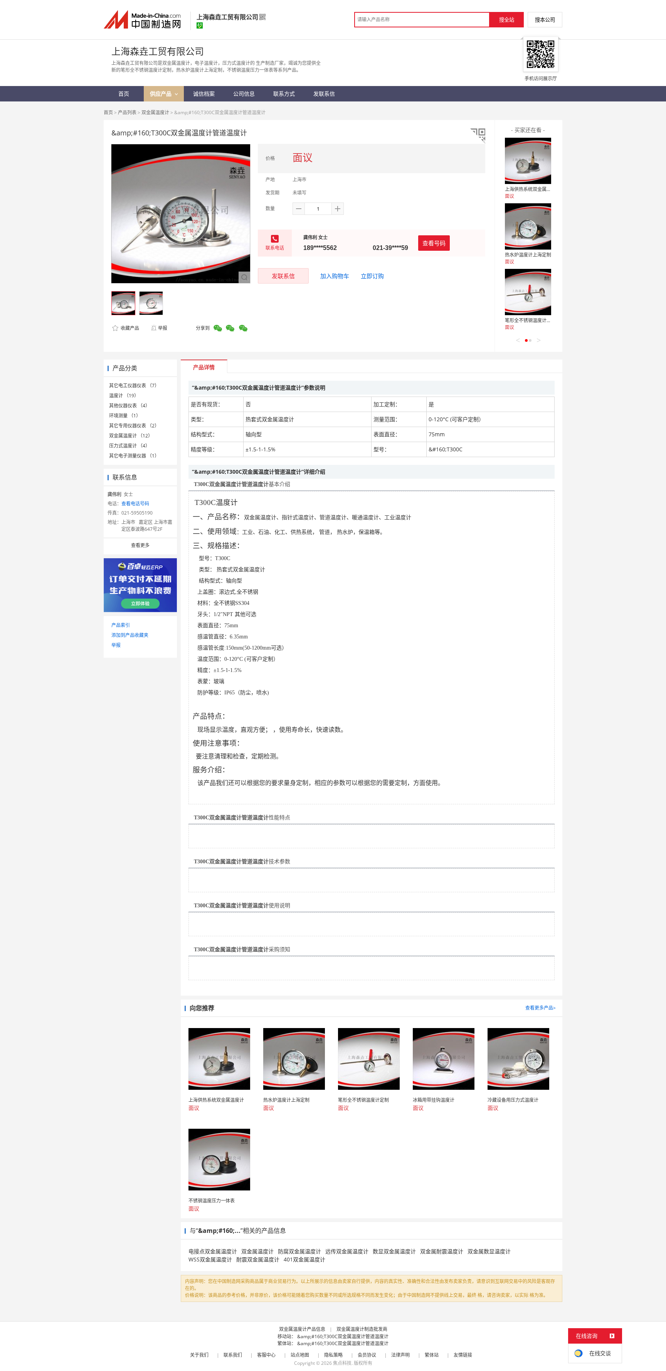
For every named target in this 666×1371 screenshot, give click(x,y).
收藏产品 (129, 328)
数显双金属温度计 (394, 1251)
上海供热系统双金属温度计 (532, 189)
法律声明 (400, 1355)
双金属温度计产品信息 (302, 1329)
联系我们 (233, 1355)
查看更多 (140, 545)
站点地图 (300, 1355)
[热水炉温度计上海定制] (528, 226)
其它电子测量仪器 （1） (134, 455)
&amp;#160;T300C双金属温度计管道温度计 (342, 1336)
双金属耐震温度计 (441, 1251)
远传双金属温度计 (346, 1251)
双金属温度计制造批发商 (361, 1329)
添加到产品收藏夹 (129, 635)
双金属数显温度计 (489, 1251)
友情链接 (463, 1355)
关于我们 (199, 1355)
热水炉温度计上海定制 (528, 255)
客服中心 (266, 1355)
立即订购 (372, 276)
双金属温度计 (155, 112)
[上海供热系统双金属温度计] (528, 161)
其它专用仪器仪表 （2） (134, 425)
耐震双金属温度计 (257, 1259)
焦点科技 (342, 1363)
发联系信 (283, 276)
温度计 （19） (124, 395)
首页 (108, 112)
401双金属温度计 (304, 1259)
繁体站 (432, 1355)
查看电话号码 (135, 503)
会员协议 (367, 1355)
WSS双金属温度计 (210, 1259)
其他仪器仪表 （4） (129, 405)
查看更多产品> (540, 1008)
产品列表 (127, 112)
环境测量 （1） (125, 415)
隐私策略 (333, 1355)
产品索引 (120, 625)
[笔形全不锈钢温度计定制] (528, 292)
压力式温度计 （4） (129, 445)
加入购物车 (334, 276)
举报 (162, 328)
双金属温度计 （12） (131, 435)
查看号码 (434, 243)
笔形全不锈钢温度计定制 (530, 320)
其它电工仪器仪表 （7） (134, 385)
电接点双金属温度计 (212, 1251)
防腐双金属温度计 (299, 1251)
